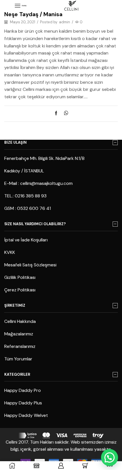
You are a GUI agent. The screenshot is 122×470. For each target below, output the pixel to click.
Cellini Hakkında (20, 321)
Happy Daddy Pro (22, 390)
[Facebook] (57, 113)
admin (64, 22)
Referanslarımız (19, 346)
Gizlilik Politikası (19, 277)
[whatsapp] (64, 113)
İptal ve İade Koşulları (26, 240)
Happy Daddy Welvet (26, 415)
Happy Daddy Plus (23, 403)
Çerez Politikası (19, 290)
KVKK (9, 252)
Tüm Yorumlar (18, 359)
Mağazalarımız (18, 334)
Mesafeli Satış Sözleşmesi (30, 265)
